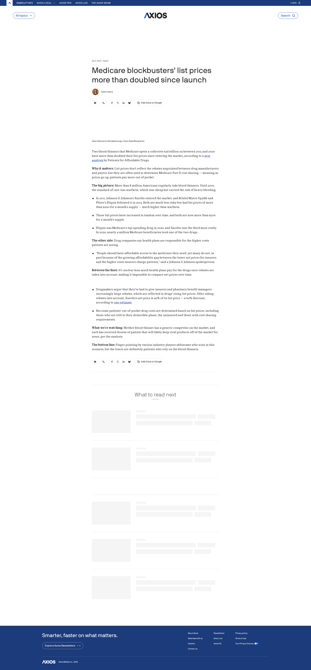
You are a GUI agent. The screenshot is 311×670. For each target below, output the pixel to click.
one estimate (123, 302)
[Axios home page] (9, 3)
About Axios (193, 633)
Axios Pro (65, 3)
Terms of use (240, 638)
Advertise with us (195, 638)
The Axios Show (101, 3)
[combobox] (46, 3)
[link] (95, 102)
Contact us (192, 649)
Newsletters (25, 3)
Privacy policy (241, 633)
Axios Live (81, 3)
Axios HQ (217, 644)
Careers (191, 644)
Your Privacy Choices (244, 644)
